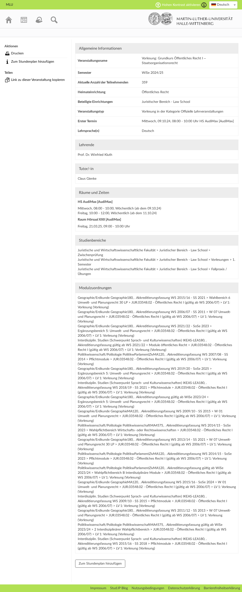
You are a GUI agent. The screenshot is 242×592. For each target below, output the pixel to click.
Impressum (98, 588)
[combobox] (223, 5)
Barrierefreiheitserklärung (222, 588)
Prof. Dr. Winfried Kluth (95, 155)
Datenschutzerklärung (184, 588)
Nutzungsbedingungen (148, 588)
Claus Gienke (87, 178)
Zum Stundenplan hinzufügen (32, 61)
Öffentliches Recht (155, 92)
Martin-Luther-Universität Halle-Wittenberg (190, 18)
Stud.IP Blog (119, 588)
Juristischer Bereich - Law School (166, 102)
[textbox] (223, 4)
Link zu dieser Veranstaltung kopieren (38, 80)
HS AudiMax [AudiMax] (95, 202)
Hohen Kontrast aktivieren (181, 5)
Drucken (17, 53)
